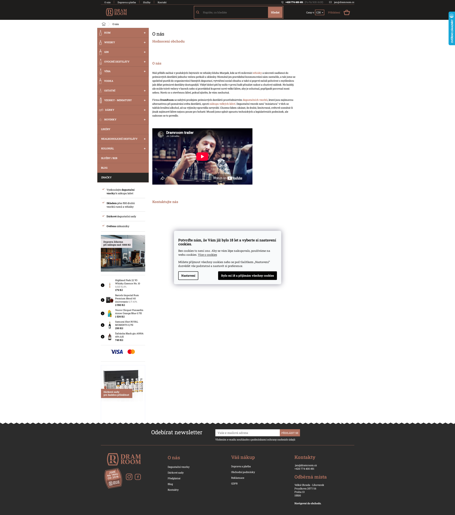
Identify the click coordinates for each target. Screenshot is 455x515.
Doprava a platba (127, 2)
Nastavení (188, 276)
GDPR (234, 483)
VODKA (108, 81)
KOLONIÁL (107, 148)
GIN (106, 52)
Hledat (275, 12)
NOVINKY (110, 119)
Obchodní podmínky (243, 472)
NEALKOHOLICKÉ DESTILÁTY (119, 138)
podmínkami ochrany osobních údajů (273, 439)
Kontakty (173, 489)
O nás (107, 2)
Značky (106, 177)
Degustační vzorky (179, 467)
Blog (170, 484)
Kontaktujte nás (165, 202)
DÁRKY (109, 110)
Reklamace (237, 477)
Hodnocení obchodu (168, 41)
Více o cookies (207, 255)
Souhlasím (247, 275)
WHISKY (109, 42)
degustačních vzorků (255, 99)
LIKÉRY (105, 129)
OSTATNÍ (109, 90)
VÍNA (107, 71)
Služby (147, 2)
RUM (107, 32)
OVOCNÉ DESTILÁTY (116, 61)
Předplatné (174, 478)
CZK (318, 12)
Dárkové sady (176, 472)
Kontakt (162, 2)
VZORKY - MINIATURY (118, 100)
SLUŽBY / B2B (109, 158)
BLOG (104, 167)
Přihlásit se (289, 433)
